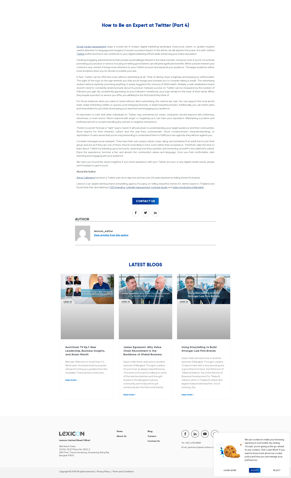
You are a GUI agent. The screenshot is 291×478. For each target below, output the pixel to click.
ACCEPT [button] (255, 470)
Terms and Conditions (123, 471)
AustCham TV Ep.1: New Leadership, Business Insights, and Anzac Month (85, 350)
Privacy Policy (103, 471)
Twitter (80, 54)
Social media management (91, 46)
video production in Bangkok (188, 187)
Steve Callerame (86, 177)
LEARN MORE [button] (230, 470)
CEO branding (117, 187)
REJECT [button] (276, 470)
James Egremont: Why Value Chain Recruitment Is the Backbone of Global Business (142, 350)
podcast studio (159, 187)
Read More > (71, 380)
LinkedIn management (138, 187)
